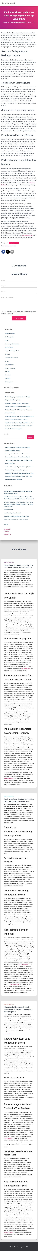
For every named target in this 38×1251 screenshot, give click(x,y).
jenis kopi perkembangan (12, 344)
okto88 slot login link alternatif (12, 513)
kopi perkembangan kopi (12, 351)
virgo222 (6, 531)
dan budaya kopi (9, 337)
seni (14, 246)
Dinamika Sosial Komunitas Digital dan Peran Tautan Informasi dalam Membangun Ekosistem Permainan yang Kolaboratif (18, 504)
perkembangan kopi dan (11, 357)
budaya (7, 246)
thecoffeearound (27, 235)
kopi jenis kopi (9, 347)
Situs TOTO (7, 534)
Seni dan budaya (8, 1138)
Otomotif (7, 354)
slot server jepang (10, 368)
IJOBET (7, 340)
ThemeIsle (25, 1247)
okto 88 (6, 524)
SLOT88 (7, 371)
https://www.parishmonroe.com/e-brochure (16, 519)
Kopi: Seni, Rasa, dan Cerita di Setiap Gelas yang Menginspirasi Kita (19, 800)
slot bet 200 (7, 529)
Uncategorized (9, 382)
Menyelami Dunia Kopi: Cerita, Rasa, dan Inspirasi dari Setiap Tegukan (19, 566)
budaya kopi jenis (10, 333)
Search (6, 434)
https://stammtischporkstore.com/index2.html (16, 516)
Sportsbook (8, 375)
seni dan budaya (14, 242)
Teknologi (7, 378)
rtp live (7, 361)
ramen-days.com (8, 509)
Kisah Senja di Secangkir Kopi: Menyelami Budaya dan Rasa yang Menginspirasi (18, 1009)
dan (11, 246)
